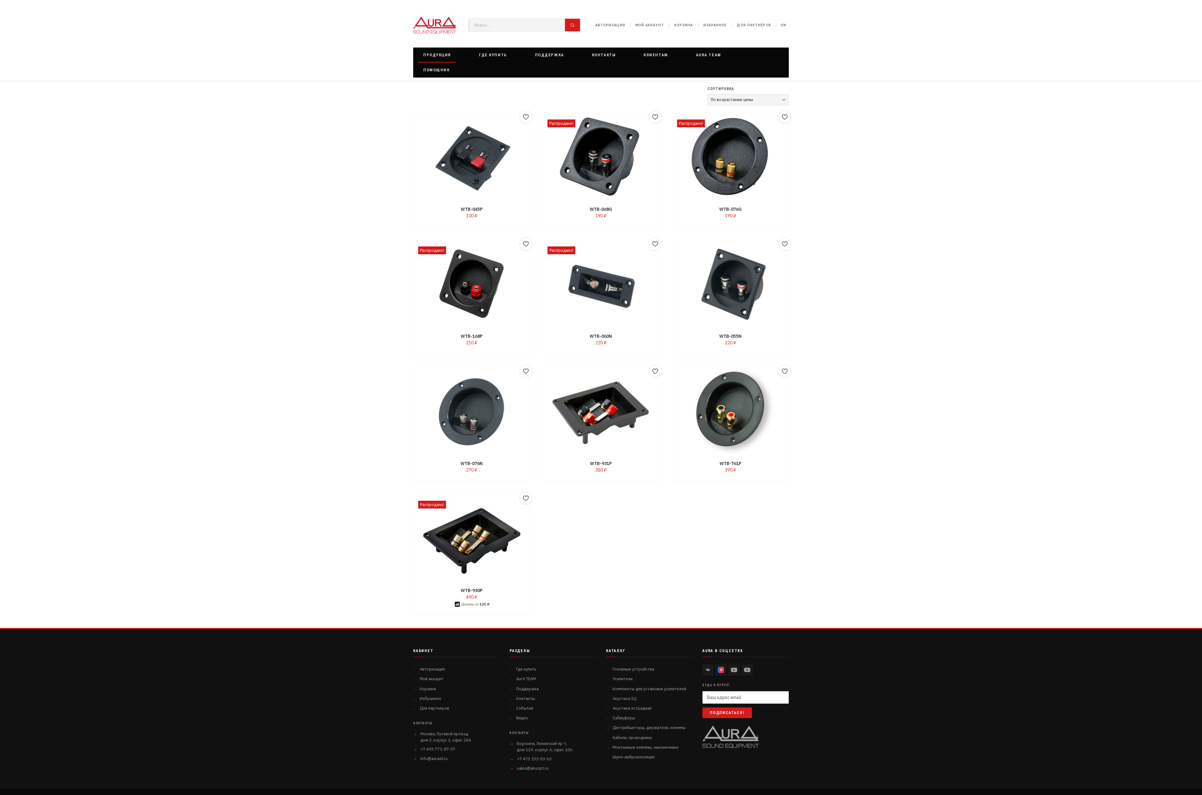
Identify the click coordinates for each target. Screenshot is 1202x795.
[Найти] (572, 25)
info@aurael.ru (434, 758)
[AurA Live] (747, 670)
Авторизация (610, 25)
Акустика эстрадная (632, 708)
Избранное (715, 25)
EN (783, 25)
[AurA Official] (734, 670)
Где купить (526, 669)
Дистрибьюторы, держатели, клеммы (649, 727)
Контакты (525, 698)
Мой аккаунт (649, 25)
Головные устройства (633, 669)
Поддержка (527, 688)
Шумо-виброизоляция (634, 757)
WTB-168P (472, 336)
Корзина (683, 25)
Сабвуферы (624, 718)
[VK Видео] (721, 670)
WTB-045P (472, 209)
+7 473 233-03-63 (534, 759)
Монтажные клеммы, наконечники (645, 747)
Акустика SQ (625, 698)
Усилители (623, 678)
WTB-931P (601, 463)
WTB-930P (472, 591)
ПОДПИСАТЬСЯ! (727, 713)
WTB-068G (601, 209)
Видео (522, 718)
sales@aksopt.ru (532, 768)
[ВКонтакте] (707, 670)
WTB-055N (730, 336)
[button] (437, 55)
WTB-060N (601, 336)
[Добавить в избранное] (525, 117)
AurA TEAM (526, 678)
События (524, 708)
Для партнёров (754, 25)
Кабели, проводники (632, 737)
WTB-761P (730, 463)
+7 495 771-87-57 (437, 749)
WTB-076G (730, 209)
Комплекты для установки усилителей (649, 688)
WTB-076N (471, 463)
